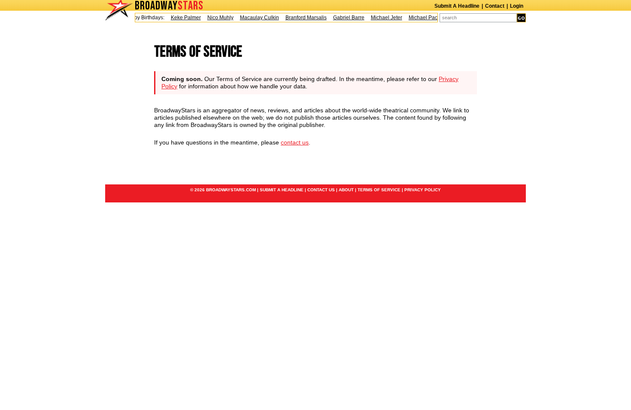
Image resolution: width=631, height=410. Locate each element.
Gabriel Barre (346, 18)
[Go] (521, 17)
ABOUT (346, 189)
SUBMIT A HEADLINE (281, 189)
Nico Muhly (218, 18)
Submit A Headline (456, 6)
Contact (494, 6)
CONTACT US (321, 189)
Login (516, 6)
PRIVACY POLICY (422, 189)
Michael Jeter (384, 18)
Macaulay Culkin (256, 18)
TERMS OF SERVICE (379, 189)
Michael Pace (422, 18)
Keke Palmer (183, 18)
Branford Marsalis (303, 18)
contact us (295, 142)
